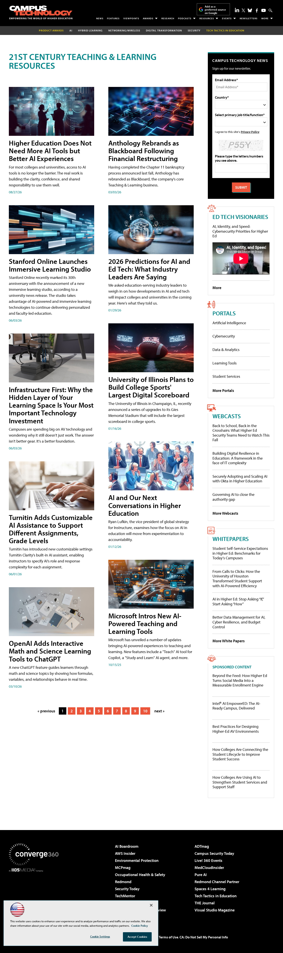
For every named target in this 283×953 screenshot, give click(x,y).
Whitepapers (230, 539)
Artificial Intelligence (229, 322)
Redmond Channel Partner (217, 881)
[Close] (151, 905)
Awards (148, 18)
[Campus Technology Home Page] (41, 12)
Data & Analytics (225, 349)
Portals (224, 313)
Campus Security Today (214, 853)
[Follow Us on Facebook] (257, 10)
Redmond (123, 881)
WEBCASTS (226, 416)
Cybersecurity (223, 336)
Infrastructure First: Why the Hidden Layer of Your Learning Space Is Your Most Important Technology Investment (51, 405)
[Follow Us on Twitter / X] (243, 10)
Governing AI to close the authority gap (233, 497)
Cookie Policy (139, 925)
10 (145, 710)
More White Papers (228, 640)
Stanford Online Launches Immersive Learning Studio (50, 265)
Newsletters (249, 18)
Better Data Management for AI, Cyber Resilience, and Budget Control (238, 622)
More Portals (223, 390)
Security (194, 30)
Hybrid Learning (90, 30)
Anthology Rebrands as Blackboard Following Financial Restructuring (143, 150)
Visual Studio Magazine (215, 910)
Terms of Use (168, 937)
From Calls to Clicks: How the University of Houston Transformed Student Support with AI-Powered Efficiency (237, 578)
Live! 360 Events (208, 860)
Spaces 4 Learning (210, 888)
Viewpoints (131, 18)
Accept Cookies (137, 936)
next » (159, 710)
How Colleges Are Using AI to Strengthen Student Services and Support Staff (239, 782)
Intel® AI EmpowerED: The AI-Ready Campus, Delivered (236, 706)
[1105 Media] (35, 894)
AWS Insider (125, 853)
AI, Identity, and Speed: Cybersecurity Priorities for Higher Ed (240, 231)
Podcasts (184, 18)
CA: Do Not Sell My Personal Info (204, 937)
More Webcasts (225, 513)
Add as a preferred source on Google (215, 9)
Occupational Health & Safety (140, 874)
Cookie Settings (100, 936)
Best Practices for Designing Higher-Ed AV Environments (235, 729)
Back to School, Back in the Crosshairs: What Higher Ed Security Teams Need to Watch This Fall (241, 433)
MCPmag (122, 867)
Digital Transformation (164, 30)
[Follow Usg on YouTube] (263, 10)
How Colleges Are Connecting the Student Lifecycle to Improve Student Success (240, 754)
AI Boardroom (126, 846)
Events (227, 18)
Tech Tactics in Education (216, 895)
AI (70, 30)
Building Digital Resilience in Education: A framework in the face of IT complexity (237, 458)
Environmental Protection (137, 860)
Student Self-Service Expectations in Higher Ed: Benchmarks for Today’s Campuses (240, 553)
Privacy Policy (250, 132)
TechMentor (125, 895)
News (99, 18)
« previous (46, 710)
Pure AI (201, 874)
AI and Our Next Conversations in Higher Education (144, 505)
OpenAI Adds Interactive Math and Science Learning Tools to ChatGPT (50, 651)
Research (167, 18)
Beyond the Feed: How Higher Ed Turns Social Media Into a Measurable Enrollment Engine (239, 680)
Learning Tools (224, 363)
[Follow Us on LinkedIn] (237, 10)
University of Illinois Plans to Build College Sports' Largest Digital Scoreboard (151, 387)
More (265, 18)
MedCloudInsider (209, 867)
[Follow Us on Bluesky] (250, 10)
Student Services (226, 376)
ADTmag (202, 846)
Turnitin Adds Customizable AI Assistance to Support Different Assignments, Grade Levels (51, 529)
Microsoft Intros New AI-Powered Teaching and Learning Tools (144, 623)
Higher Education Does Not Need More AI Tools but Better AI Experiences (50, 150)
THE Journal (205, 902)
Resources (206, 18)
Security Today (127, 888)
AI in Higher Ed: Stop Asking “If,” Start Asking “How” (238, 601)
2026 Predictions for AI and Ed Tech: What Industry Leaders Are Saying (149, 269)
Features (113, 18)
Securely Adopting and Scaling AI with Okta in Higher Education (239, 479)
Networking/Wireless (124, 30)
